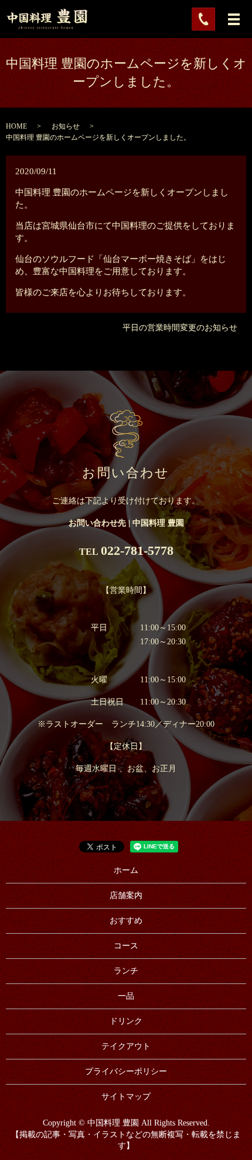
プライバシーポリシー (126, 1071)
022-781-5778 (137, 550)
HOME (16, 126)
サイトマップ (126, 1096)
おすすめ (126, 920)
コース (126, 945)
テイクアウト (126, 1046)
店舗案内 (126, 895)
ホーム (126, 870)
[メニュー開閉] (234, 19)
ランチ (126, 970)
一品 (126, 996)
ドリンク (126, 1021)
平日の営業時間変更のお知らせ (179, 327)
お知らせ (66, 126)
